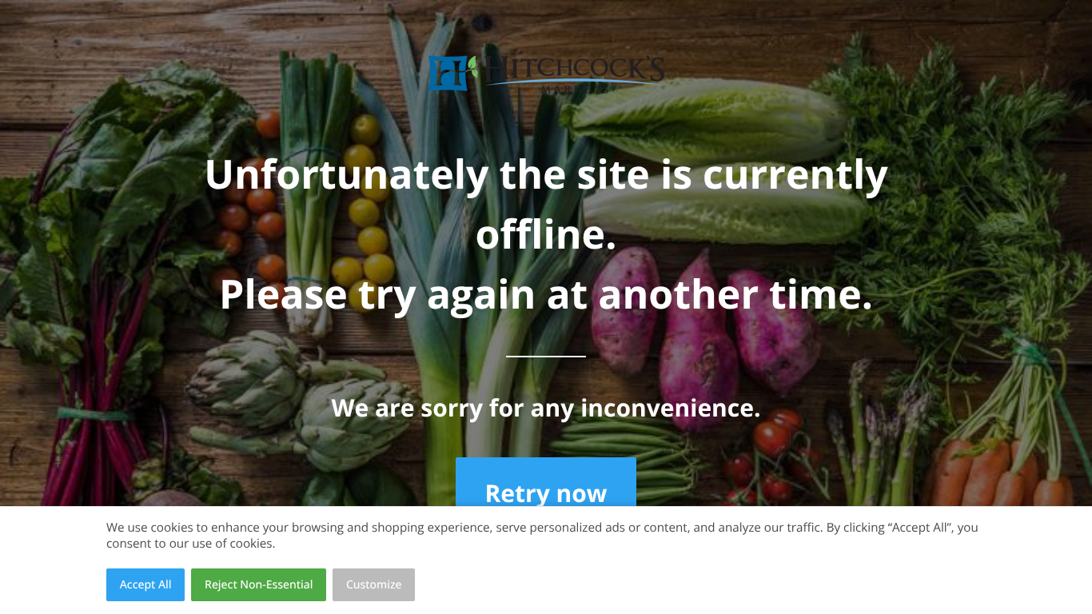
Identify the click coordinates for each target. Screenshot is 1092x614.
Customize (374, 584)
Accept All (146, 584)
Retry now (545, 492)
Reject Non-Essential (259, 584)
